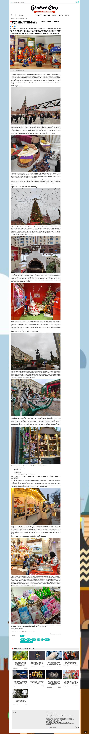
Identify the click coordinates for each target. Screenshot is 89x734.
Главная (13, 18)
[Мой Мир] (15, 26)
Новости (38, 15)
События (46, 15)
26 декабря (15, 668)
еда (42, 639)
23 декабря (32, 666)
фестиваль (47, 639)
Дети (38, 639)
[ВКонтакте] (11, 26)
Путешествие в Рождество (26, 641)
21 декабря (66, 665)
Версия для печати (55, 633)
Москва (21, 15)
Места (60, 15)
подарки (34, 639)
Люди (54, 15)
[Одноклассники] (13, 26)
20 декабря (49, 687)
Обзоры (19, 18)
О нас (15, 712)
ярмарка (28, 639)
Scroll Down (85, 732)
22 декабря (49, 666)
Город (67, 15)
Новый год (23, 639)
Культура (75, 665)
